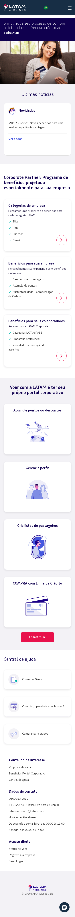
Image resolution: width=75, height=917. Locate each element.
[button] (45, 7)
